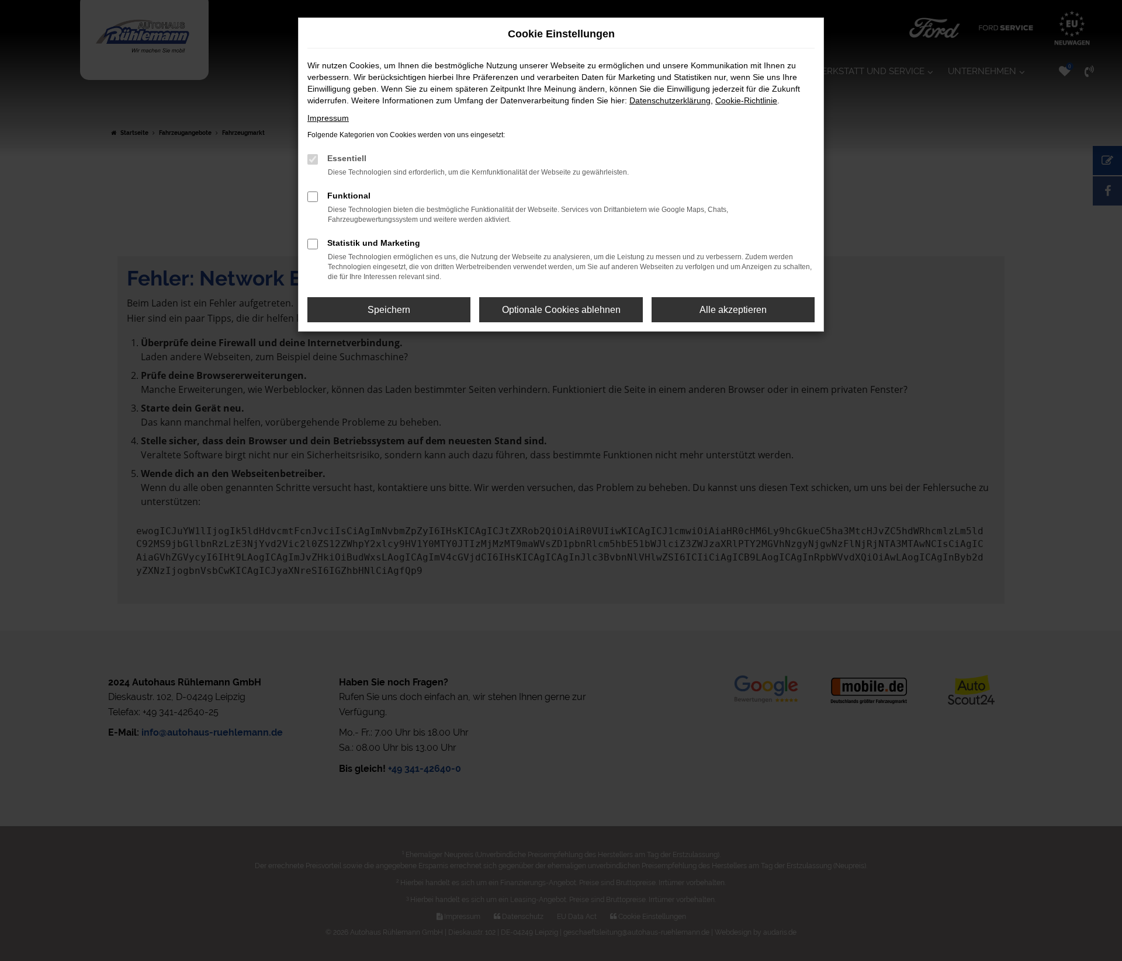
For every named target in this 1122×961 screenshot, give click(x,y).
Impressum (328, 118)
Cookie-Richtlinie (746, 100)
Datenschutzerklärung (670, 100)
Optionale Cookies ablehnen (561, 310)
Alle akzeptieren (733, 310)
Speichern (389, 310)
